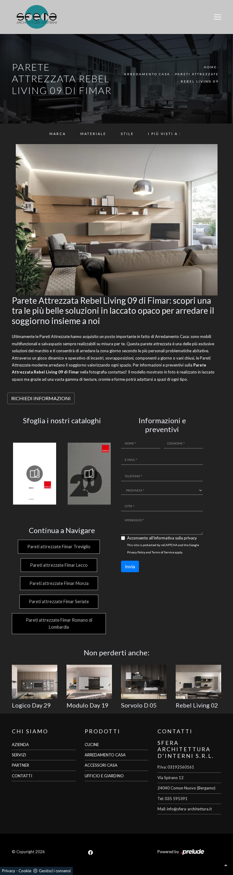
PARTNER (20, 765)
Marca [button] (57, 134)
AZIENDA (20, 744)
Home (210, 67)
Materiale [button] (93, 134)
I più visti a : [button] (164, 134)
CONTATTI (22, 775)
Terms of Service (163, 552)
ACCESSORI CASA (101, 765)
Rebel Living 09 (200, 81)
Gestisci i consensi (55, 870)
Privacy (8, 870)
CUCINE (92, 744)
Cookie (25, 870)
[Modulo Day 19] (89, 682)
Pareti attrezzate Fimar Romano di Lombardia (59, 623)
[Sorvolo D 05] (144, 682)
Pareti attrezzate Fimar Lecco (59, 565)
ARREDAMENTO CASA (105, 754)
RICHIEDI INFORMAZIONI (41, 398)
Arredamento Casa (147, 74)
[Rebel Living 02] (198, 682)
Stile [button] (127, 134)
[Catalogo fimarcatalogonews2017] (34, 473)
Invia (130, 566)
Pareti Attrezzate (197, 74)
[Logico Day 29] (34, 682)
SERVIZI (19, 754)
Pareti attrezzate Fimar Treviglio (58, 546)
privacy (190, 537)
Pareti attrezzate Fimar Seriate (59, 601)
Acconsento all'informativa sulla (162, 537)
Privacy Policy (136, 552)
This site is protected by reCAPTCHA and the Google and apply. (163, 548)
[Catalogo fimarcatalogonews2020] (89, 473)
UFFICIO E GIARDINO (104, 775)
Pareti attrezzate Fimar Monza (59, 583)
